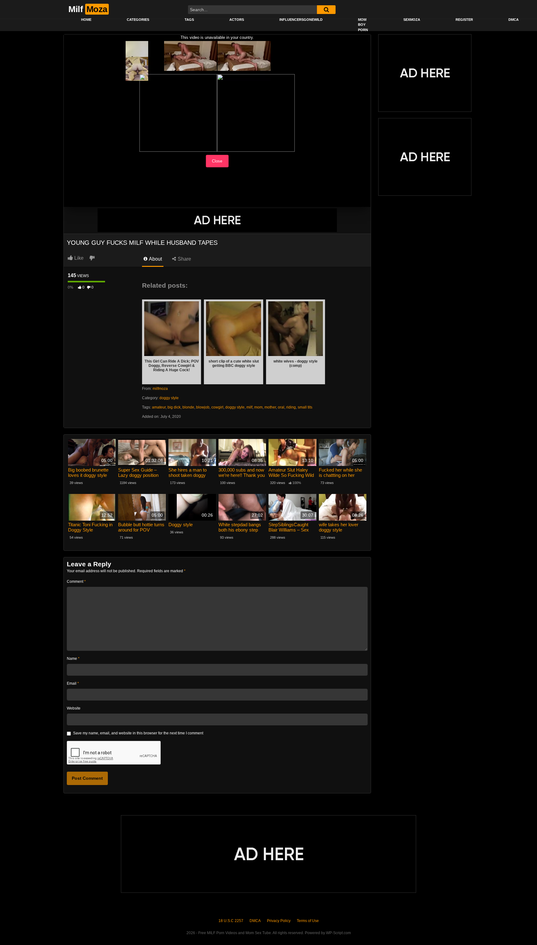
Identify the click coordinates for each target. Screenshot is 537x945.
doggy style (169, 398)
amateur (159, 407)
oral (281, 407)
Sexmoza (411, 19)
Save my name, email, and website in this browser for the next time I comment (138, 733)
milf (249, 407)
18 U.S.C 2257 (230, 921)
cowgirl (217, 407)
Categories (138, 19)
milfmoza (160, 388)
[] (326, 9)
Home (86, 19)
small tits (305, 407)
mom (258, 407)
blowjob (202, 407)
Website (73, 708)
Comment (76, 581)
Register (464, 19)
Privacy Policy (279, 921)
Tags (189, 19)
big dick (174, 407)
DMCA (513, 19)
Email (73, 683)
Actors (236, 19)
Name (73, 658)
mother (270, 407)
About (155, 259)
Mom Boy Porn (363, 25)
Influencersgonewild (301, 19)
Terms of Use (308, 921)
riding (291, 407)
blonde (188, 407)
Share (184, 259)
